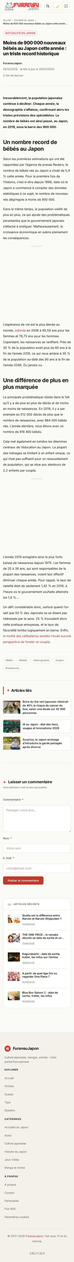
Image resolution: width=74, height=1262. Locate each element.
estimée (20, 330)
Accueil (7, 20)
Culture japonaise (15, 1143)
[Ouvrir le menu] (66, 6)
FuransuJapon (34, 1236)
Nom (7, 838)
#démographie (41, 660)
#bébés (23, 660)
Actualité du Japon (24, 20)
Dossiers (10, 1110)
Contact (9, 1192)
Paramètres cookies (17, 1217)
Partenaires (12, 1200)
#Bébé (9, 660)
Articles (9, 1086)
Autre (8, 1135)
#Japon (60, 660)
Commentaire (13, 799)
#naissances (12, 668)
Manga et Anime (15, 1167)
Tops (8, 1102)
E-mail (8, 858)
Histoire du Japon (16, 1151)
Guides (9, 1094)
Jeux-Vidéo (12, 1159)
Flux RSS (10, 1208)
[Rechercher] (47, 6)
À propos (10, 1184)
